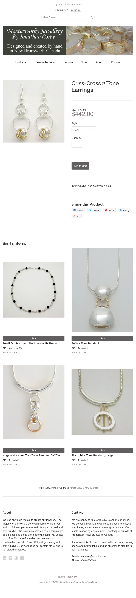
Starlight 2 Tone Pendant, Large (93, 455)
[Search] (92, 17)
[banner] (68, 40)
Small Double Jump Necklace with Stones (30, 343)
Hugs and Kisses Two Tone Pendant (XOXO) (31, 455)
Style (74, 123)
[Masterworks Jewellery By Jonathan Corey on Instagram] (10, 558)
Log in (57, 4)
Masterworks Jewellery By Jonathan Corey (76, 581)
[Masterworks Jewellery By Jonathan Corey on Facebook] (5, 558)
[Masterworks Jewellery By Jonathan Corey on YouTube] (22, 558)
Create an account (72, 4)
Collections (50, 487)
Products (20, 62)
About (99, 62)
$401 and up (63, 487)
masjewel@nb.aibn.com (93, 556)
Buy (34, 338)
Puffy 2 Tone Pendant (85, 343)
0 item (62, 9)
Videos (68, 62)
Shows (84, 62)
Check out (76, 9)
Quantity (76, 138)
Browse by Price (45, 62)
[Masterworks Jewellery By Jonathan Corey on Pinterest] (16, 558)
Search (61, 576)
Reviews (116, 62)
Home (41, 487)
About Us (72, 576)
